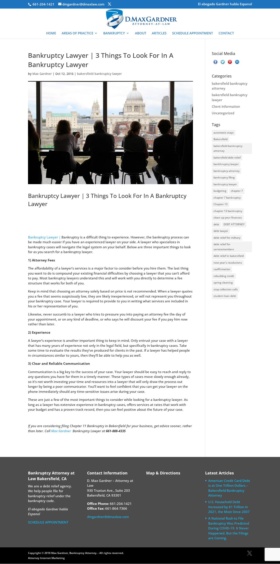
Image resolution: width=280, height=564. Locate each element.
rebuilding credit (224, 276)
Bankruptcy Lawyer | (44, 237)
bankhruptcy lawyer (226, 164)
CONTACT (226, 33)
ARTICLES (159, 33)
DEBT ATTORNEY (234, 224)
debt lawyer (221, 231)
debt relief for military (227, 238)
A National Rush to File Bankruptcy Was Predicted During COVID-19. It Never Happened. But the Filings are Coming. (228, 528)
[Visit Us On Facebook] (215, 64)
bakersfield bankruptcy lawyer (99, 74)
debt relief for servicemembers (224, 246)
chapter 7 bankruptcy (227, 197)
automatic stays (224, 132)
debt (216, 224)
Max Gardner (42, 74)
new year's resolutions (228, 262)
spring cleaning (223, 282)
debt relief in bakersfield (229, 256)
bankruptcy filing (224, 177)
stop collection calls (226, 289)
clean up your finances (228, 217)
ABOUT (140, 33)
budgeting (220, 191)
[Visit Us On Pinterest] (229, 64)
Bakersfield (221, 139)
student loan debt (225, 296)
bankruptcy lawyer (225, 184)
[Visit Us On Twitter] (222, 64)
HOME (51, 33)
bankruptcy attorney (227, 171)
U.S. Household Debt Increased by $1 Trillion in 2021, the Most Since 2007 (229, 507)
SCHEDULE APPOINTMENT (192, 33)
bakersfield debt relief (227, 157)
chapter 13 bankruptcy (228, 211)
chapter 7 (237, 191)
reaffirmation (222, 269)
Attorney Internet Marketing (46, 558)
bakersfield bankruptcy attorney (228, 148)
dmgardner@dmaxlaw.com (108, 517)
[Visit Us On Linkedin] (237, 64)
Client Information (226, 106)
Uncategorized (223, 113)
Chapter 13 (221, 204)
